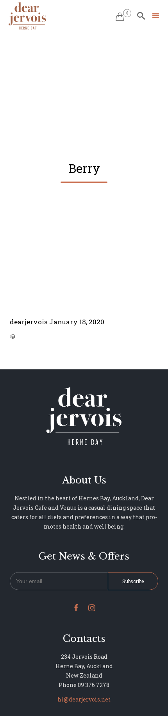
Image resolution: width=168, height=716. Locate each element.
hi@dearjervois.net (84, 699)
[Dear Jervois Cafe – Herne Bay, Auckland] (27, 16)
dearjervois (29, 321)
